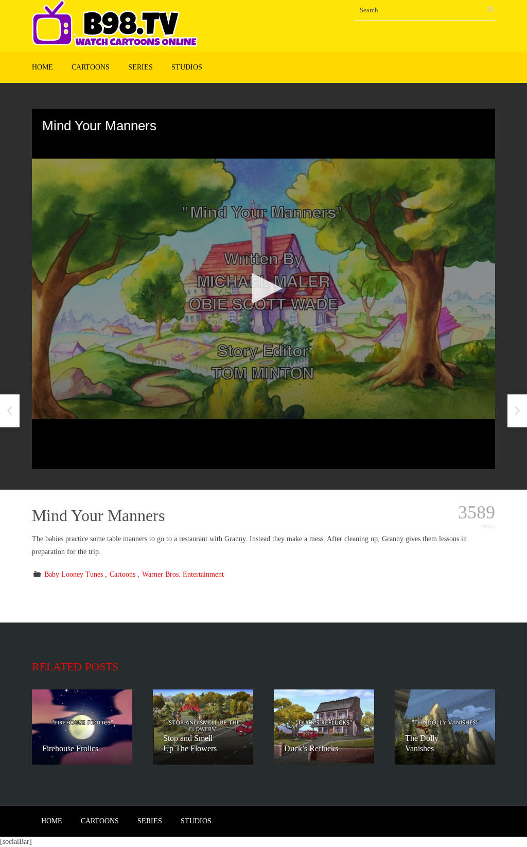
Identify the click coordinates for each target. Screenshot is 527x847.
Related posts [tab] (75, 666)
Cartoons (91, 67)
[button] (263, 288)
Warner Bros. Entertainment (183, 574)
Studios (186, 67)
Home (42, 67)
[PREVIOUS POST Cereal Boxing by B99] (10, 410)
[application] (263, 289)
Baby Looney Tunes (73, 574)
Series (140, 67)
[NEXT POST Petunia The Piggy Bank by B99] (517, 410)
